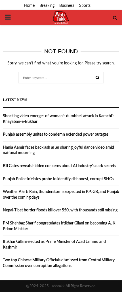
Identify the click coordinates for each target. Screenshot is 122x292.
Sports (85, 6)
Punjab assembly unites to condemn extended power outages (55, 134)
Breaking (46, 6)
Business (66, 6)
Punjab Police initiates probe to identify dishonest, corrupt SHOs (58, 179)
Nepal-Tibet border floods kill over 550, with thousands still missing (60, 210)
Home (29, 6)
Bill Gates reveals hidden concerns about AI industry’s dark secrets (59, 166)
